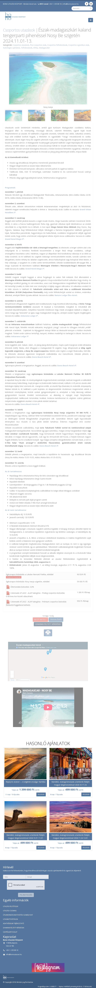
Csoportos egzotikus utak (78, 45)
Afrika (35, 48)
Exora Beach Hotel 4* (41, 357)
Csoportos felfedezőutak (57, 45)
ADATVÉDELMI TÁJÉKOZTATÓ (13, 923)
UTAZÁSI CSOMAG (9, 911)
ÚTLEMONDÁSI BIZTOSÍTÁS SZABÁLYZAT (18, 915)
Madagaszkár (44, 48)
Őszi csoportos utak (38, 45)
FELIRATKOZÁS (26, 895)
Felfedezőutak (26, 48)
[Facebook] (86, 4)
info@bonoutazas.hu (71, 4)
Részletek (41, 794)
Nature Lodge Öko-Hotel (66, 295)
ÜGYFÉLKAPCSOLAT (10, 932)
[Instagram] (91, 4)
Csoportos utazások (19, 30)
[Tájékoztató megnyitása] (8, 587)
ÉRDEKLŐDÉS (56, 619)
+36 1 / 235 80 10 (50, 4)
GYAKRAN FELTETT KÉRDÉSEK (48, 624)
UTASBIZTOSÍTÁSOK (10, 919)
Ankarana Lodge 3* (29, 316)
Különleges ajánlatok (11, 48)
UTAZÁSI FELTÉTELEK (10, 906)
